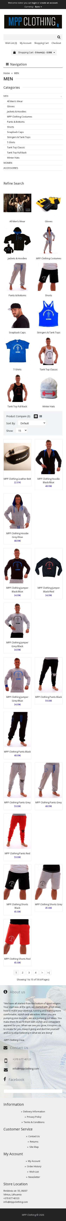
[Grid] (36, 416)
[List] (41, 416)
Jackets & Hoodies (16, 111)
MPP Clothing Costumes (19, 116)
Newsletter (34, 1177)
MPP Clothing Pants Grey (17, 802)
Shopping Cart (41, 43)
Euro (37, 6)
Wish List (34, 1171)
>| (48, 972)
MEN (16, 73)
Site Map (34, 1146)
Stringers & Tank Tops (18, 137)
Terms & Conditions (34, 1122)
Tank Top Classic (16, 147)
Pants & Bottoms (16, 121)
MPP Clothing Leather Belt (17, 478)
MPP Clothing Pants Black (48, 697)
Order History (34, 1166)
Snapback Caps (15, 132)
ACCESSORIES (11, 167)
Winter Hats (13, 157)
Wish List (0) (11, 43)
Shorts (10, 126)
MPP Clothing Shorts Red (17, 958)
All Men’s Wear (15, 101)
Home (7, 73)
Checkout (56, 43)
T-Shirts (11, 142)
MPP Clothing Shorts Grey (48, 904)
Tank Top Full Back (17, 152)
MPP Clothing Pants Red (17, 853)
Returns (34, 1141)
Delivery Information (34, 1111)
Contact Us (34, 1136)
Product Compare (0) (18, 416)
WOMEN (8, 162)
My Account (25, 43)
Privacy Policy (34, 1116)
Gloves (11, 106)
